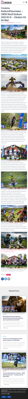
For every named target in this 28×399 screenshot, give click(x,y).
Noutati (8, 274)
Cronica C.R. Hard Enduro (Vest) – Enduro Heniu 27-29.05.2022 (13, 339)
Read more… (5, 327)
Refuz (9, 396)
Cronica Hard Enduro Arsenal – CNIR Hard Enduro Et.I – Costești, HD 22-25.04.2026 (14, 374)
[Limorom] (6, 2)
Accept (4, 396)
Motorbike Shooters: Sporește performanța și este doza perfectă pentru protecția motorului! (13, 318)
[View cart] (26, 2)
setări (8, 393)
